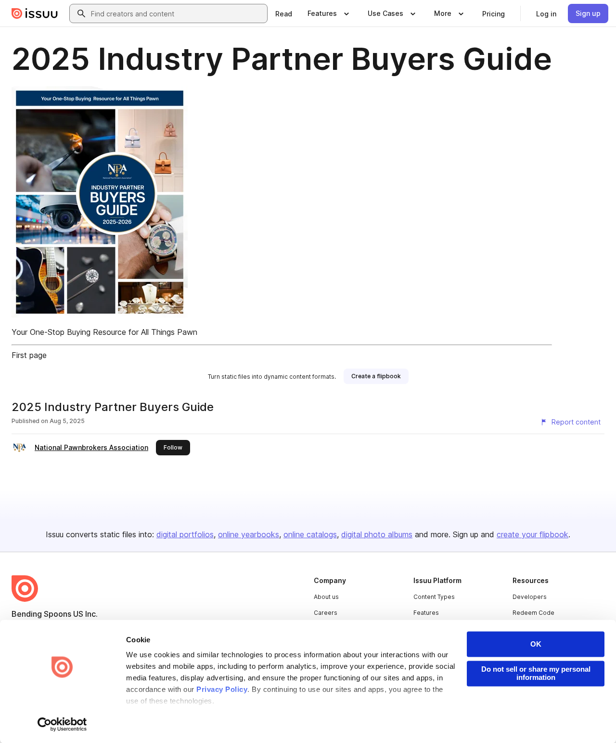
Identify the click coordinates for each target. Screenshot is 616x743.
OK (535, 644)
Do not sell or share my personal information (535, 673)
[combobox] (177, 13)
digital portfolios (185, 534)
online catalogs (310, 534)
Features (426, 612)
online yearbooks (248, 534)
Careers (325, 612)
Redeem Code (533, 612)
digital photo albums (376, 534)
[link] (284, 13)
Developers (530, 596)
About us (326, 596)
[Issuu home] (35, 13)
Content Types (434, 596)
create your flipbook (532, 534)
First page (29, 355)
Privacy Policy (221, 690)
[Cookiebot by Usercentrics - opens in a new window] (62, 724)
